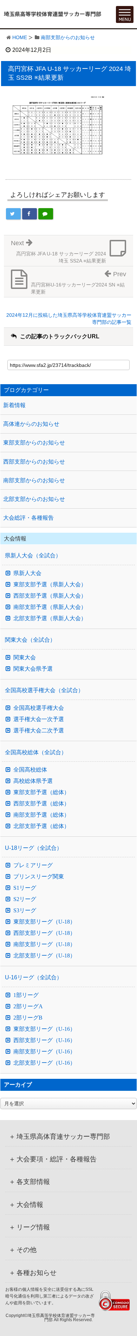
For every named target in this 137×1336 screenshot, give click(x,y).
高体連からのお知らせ (31, 424)
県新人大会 (27, 573)
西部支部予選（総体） (41, 803)
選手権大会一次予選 (38, 719)
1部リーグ (26, 995)
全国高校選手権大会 (38, 708)
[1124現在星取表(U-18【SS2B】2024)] (58, 129)
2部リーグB (28, 1018)
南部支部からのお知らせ (68, 37)
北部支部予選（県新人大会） (49, 618)
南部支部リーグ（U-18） (44, 944)
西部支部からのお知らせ (34, 462)
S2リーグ (24, 899)
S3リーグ (24, 910)
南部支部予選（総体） (41, 815)
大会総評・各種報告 (28, 518)
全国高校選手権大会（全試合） (44, 690)
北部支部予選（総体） (41, 826)
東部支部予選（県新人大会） (49, 584)
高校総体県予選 (33, 781)
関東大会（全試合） (30, 640)
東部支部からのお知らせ (34, 443)
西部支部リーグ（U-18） (44, 933)
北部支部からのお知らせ (34, 499)
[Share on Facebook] (29, 213)
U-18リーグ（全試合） (33, 848)
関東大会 (24, 657)
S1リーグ (24, 888)
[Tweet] (13, 213)
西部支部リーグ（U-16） (44, 1040)
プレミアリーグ (33, 865)
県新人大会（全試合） (33, 555)
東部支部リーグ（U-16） (44, 1029)
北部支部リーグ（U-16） (44, 1063)
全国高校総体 (30, 770)
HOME (19, 37)
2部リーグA (28, 1006)
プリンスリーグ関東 (38, 876)
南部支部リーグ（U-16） (44, 1051)
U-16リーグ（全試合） (33, 977)
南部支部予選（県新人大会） (49, 607)
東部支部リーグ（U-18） (44, 922)
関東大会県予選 (33, 669)
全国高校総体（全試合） (36, 752)
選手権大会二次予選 (38, 730)
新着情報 (14, 405)
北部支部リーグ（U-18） (44, 956)
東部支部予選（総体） (41, 792)
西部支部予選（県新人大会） (49, 596)
